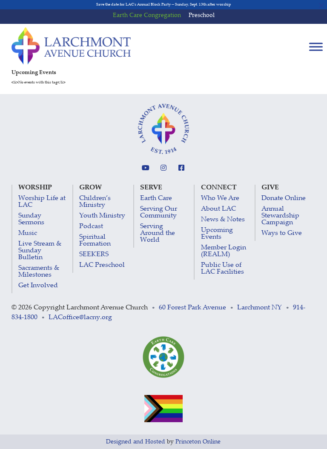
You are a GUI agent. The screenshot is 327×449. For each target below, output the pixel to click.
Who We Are (220, 198)
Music (27, 233)
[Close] (321, 5)
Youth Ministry (102, 216)
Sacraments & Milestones (38, 272)
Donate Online (283, 198)
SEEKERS (94, 254)
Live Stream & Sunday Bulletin (39, 250)
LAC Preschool (102, 265)
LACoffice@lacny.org (80, 317)
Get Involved (38, 285)
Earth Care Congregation (147, 16)
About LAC (218, 209)
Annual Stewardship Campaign (280, 216)
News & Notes (223, 219)
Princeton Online (198, 442)
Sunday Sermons (31, 219)
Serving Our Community (158, 213)
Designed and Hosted (135, 442)
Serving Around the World (157, 233)
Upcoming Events (217, 234)
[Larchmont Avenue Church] (71, 46)
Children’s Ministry (95, 202)
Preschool (202, 16)
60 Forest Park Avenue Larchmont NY (220, 308)
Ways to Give (281, 233)
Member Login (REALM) (223, 251)
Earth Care (156, 198)
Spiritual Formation (95, 241)
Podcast (91, 226)
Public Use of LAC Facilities (222, 269)
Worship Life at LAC (42, 202)
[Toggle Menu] (316, 47)
